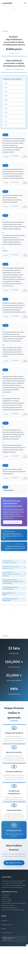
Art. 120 (6, 108)
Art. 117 (5, 95)
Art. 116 (5, 91)
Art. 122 (5, 121)
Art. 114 (5, 83)
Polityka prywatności (7, 924)
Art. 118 (5, 99)
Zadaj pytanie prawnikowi (13, 522)
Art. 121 (5, 112)
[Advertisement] (14, 20)
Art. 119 (5, 104)
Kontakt (3, 928)
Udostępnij (15, 156)
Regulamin (4, 920)
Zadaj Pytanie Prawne (15, 863)
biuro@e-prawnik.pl (6, 932)
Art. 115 (5, 87)
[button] (14, 561)
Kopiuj (6, 156)
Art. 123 (5, 125)
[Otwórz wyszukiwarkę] (18, 3)
